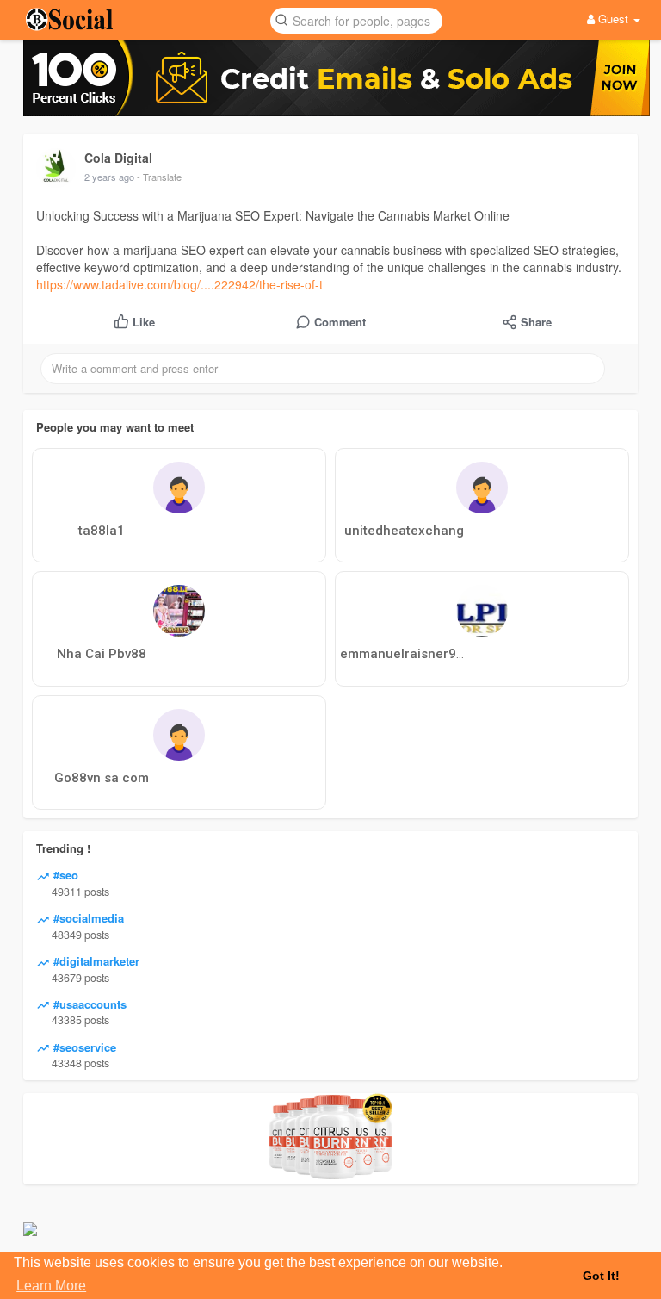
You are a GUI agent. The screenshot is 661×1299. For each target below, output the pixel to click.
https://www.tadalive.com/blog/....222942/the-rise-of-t (179, 284)
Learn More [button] (51, 1285)
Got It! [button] (601, 1276)
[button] (356, 19)
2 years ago (109, 176)
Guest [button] (613, 18)
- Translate (159, 176)
